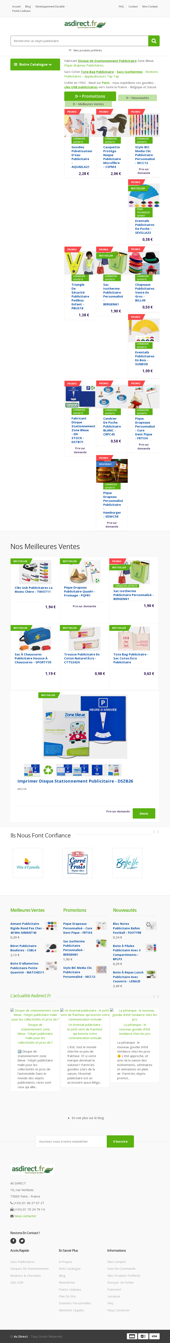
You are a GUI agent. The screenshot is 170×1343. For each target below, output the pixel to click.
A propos (65, 1262)
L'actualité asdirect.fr (30, 996)
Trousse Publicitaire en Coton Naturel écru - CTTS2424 (82, 658)
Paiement (114, 1289)
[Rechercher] (154, 40)
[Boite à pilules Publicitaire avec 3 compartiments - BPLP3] (151, 948)
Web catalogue (70, 1268)
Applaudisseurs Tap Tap (101, 76)
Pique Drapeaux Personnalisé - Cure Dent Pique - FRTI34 (145, 428)
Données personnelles (75, 1303)
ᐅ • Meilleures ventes (88, 104)
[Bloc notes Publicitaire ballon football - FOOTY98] (151, 925)
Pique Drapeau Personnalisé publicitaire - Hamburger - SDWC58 (113, 504)
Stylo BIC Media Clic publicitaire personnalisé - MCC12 (145, 155)
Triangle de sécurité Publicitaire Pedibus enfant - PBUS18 (80, 296)
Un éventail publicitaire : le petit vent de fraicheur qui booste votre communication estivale (35, 1031)
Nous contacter (25, 1216)
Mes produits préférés (88, 50)
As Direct (21, 1336)
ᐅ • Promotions (90, 96)
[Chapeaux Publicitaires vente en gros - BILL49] (144, 262)
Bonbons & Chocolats (25, 1275)
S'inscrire (120, 1141)
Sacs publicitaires (22, 1262)
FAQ (121, 6)
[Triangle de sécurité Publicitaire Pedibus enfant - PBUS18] (80, 262)
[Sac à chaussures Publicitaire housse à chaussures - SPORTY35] (35, 638)
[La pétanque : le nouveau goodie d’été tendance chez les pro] (85, 1014)
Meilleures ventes (27, 910)
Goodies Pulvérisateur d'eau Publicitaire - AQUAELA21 (82, 157)
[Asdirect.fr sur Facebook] (13, 1241)
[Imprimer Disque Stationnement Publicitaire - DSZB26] (84, 726)
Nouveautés (124, 910)
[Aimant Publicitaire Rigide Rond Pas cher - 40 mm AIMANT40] (51, 925)
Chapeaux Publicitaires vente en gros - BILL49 (144, 292)
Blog (28, 6)
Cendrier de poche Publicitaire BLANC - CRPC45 (112, 426)
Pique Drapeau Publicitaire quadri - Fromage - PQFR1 (79, 591)
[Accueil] (85, 24)
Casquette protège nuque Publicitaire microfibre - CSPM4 (112, 157)
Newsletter (67, 1282)
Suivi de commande (121, 1268)
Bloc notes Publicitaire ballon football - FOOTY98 (127, 928)
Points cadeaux (21, 10)
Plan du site (67, 1296)
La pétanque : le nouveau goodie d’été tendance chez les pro (85, 1029)
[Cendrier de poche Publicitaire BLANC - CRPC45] (112, 396)
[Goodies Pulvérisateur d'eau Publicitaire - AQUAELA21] (80, 125)
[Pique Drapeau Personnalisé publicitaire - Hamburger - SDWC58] (112, 471)
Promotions (74, 910)
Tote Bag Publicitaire (97, 72)
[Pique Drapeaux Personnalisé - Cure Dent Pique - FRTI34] (144, 396)
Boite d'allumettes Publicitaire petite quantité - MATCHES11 (27, 967)
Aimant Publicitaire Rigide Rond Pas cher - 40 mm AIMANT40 (27, 928)
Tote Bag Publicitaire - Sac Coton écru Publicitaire (130, 658)
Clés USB (16, 1282)
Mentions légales (71, 1310)
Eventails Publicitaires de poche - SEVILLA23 (144, 227)
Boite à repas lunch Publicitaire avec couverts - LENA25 (128, 976)
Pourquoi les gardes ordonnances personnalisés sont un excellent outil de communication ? (135, 1057)
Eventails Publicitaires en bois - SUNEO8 (144, 358)
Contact (133, 6)
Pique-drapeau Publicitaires (83, 65)
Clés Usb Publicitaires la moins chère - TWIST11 (33, 589)
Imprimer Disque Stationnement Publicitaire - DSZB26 (75, 781)
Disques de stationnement (29, 1268)
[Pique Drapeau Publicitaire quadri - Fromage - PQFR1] (84, 572)
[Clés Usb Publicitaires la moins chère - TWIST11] (35, 572)
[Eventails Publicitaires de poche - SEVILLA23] (144, 195)
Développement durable (50, 6)
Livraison (113, 1296)
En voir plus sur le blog (87, 1118)
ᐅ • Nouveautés (137, 98)
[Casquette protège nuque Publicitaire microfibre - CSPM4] (112, 125)
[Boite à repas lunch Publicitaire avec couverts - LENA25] (151, 974)
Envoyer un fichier (120, 1282)
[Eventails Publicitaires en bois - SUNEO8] (144, 330)
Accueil (16, 6)
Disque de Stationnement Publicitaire (107, 61)
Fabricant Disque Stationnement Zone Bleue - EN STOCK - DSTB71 (83, 430)
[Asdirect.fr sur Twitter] (22, 1241)
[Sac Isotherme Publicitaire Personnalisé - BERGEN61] (112, 262)
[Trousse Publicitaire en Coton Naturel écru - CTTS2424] (84, 638)
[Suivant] (158, 831)
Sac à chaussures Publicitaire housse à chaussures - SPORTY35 (33, 658)
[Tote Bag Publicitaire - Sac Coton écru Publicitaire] (134, 638)
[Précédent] (154, 831)
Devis (144, 813)
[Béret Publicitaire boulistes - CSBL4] (51, 948)
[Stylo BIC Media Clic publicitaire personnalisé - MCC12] (144, 125)
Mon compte (150, 6)
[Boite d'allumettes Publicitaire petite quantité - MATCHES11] (51, 965)
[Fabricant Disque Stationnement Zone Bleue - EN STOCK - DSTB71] (80, 396)
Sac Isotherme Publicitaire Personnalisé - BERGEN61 (113, 294)
